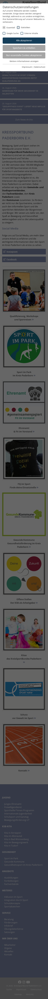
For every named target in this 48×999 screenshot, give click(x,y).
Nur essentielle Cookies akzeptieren (24, 55)
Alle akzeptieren (24, 40)
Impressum (27, 67)
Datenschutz (39, 67)
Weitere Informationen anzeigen (24, 61)
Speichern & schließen (24, 47)
